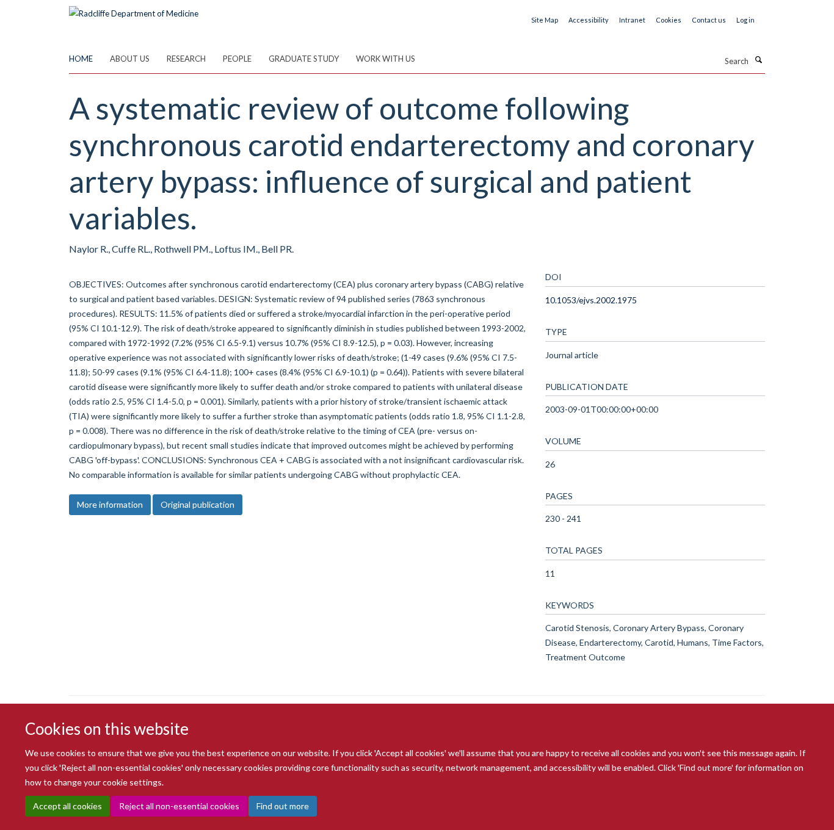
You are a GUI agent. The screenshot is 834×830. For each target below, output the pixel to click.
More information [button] (110, 504)
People (237, 58)
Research (186, 58)
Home (81, 58)
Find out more (282, 806)
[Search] (758, 60)
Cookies (668, 20)
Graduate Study (304, 58)
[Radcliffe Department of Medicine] (133, 9)
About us (130, 58)
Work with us (385, 58)
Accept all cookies (67, 806)
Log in (745, 20)
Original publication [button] (197, 504)
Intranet (632, 20)
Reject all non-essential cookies (179, 806)
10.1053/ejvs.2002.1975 (591, 300)
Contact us (709, 20)
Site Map (544, 20)
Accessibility (588, 20)
